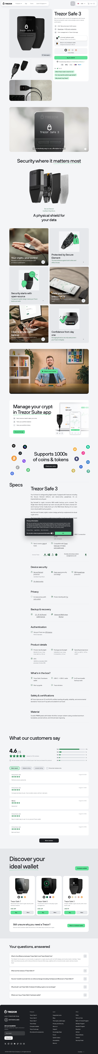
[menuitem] (18, 3)
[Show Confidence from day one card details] (83, 339)
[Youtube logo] (21, 1044)
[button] (49, 959)
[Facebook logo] (15, 1044)
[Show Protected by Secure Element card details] (83, 262)
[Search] (72, 3)
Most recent (14, 768)
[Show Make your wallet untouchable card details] (83, 300)
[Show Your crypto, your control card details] (43, 262)
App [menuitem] (26, 3)
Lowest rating (39, 768)
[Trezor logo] (7, 3)
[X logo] (5, 1044)
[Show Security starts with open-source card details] (43, 300)
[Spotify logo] (24, 1044)
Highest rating (26, 768)
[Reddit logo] (8, 1044)
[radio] (19, 897)
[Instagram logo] (11, 1044)
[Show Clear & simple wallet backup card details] (43, 339)
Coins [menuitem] (31, 3)
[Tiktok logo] (18, 1044)
